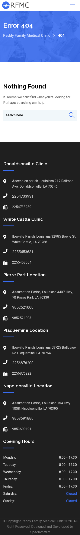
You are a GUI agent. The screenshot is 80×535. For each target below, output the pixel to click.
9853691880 (16, 418)
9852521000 (16, 307)
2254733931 (16, 196)
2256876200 (16, 363)
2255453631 (16, 252)
